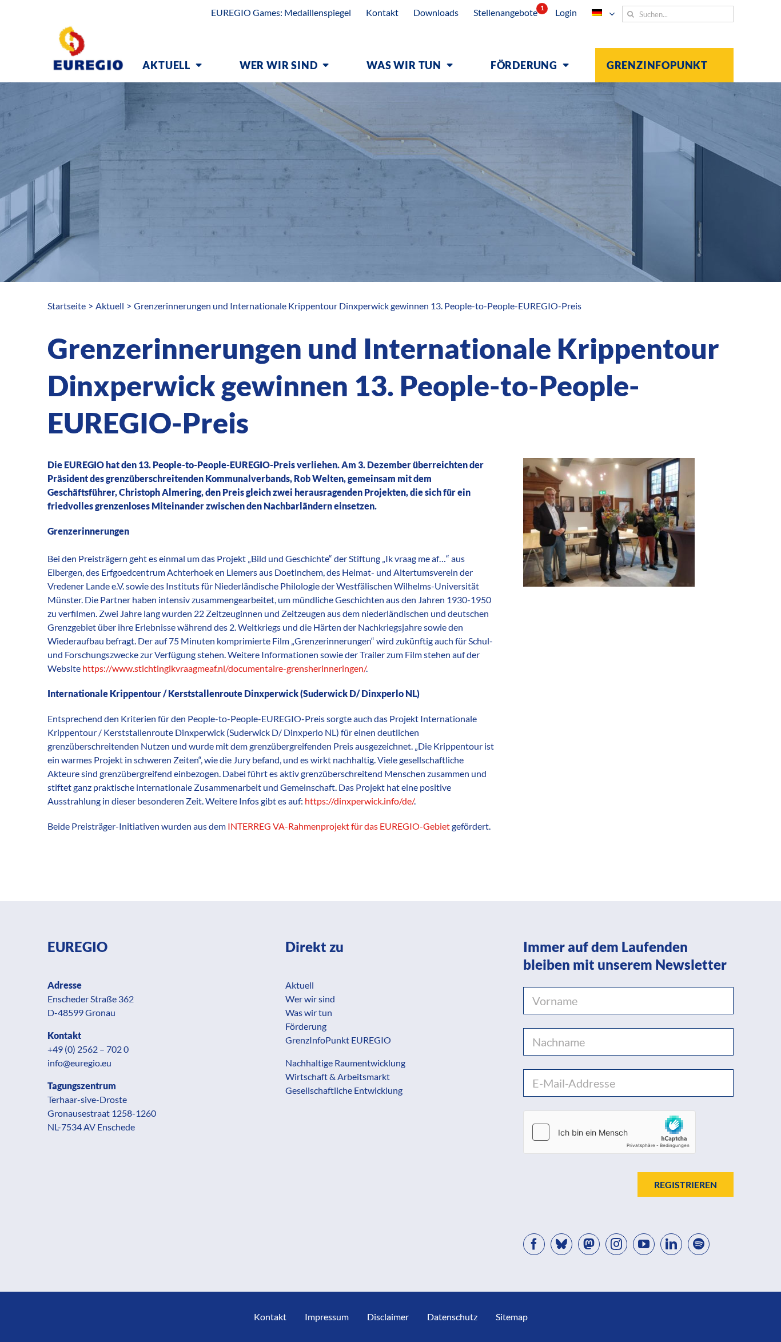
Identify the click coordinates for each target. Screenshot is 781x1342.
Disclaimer (388, 1316)
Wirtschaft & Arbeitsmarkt (337, 1076)
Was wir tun (308, 1012)
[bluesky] (561, 1244)
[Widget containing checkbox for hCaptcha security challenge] (609, 1132)
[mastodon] (589, 1244)
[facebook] (534, 1244)
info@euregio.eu (79, 1062)
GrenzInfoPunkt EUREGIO (338, 1039)
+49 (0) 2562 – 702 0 (88, 1049)
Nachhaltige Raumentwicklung (345, 1062)
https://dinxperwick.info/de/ (359, 800)
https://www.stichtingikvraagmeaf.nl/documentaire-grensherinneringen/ (224, 668)
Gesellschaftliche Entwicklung (344, 1090)
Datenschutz (452, 1316)
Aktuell (299, 984)
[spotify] (699, 1244)
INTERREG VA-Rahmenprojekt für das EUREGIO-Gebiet (339, 826)
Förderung (305, 1026)
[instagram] (616, 1244)
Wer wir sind (310, 998)
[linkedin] (671, 1244)
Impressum (327, 1316)
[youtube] (644, 1244)
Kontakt (270, 1316)
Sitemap (512, 1316)
